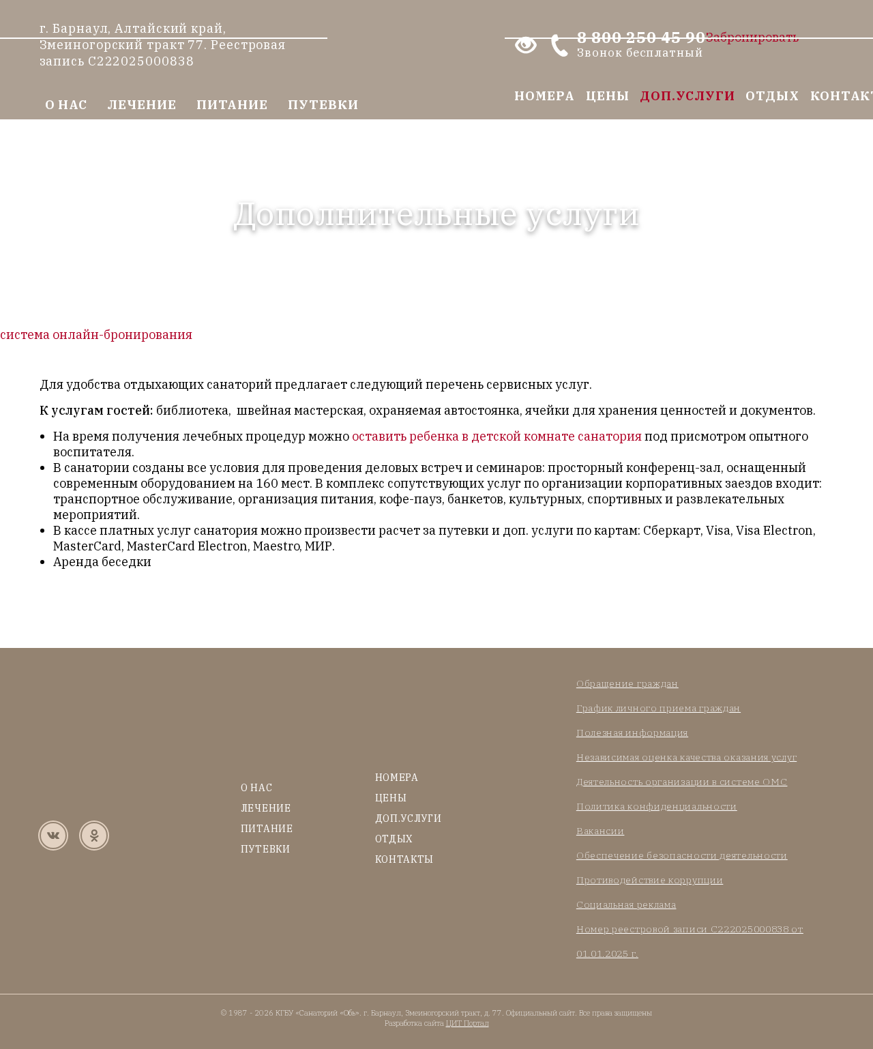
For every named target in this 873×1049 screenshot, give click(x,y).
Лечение (141, 105)
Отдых (772, 96)
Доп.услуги (687, 96)
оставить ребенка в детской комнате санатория (497, 436)
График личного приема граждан (658, 708)
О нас (66, 105)
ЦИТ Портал (467, 1023)
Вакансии (600, 831)
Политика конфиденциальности (656, 806)
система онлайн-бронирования (96, 334)
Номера (544, 96)
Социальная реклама (626, 904)
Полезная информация (632, 732)
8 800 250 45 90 (641, 44)
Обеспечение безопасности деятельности (682, 855)
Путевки (323, 105)
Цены (608, 96)
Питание (232, 105)
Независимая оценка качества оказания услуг (686, 757)
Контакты (404, 859)
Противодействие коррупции (650, 880)
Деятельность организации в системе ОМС (682, 781)
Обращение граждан (627, 683)
